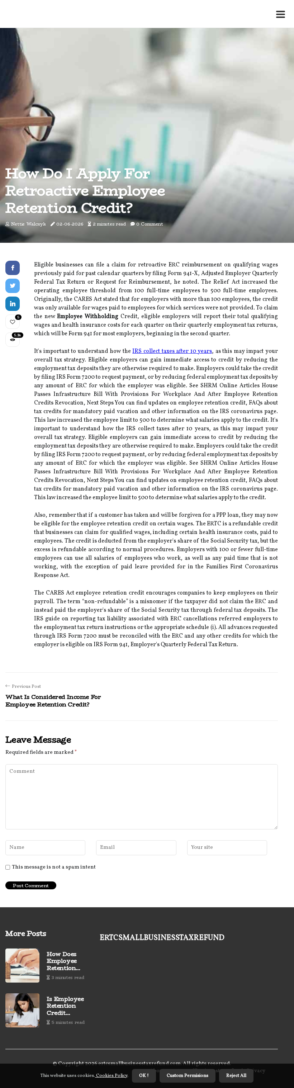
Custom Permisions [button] (187, 1076)
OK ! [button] (144, 1076)
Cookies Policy (111, 1076)
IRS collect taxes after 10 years (172, 351)
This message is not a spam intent (54, 867)
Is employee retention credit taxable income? (65, 1005)
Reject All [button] (236, 1076)
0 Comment (149, 224)
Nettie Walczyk (28, 224)
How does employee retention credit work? (67, 961)
